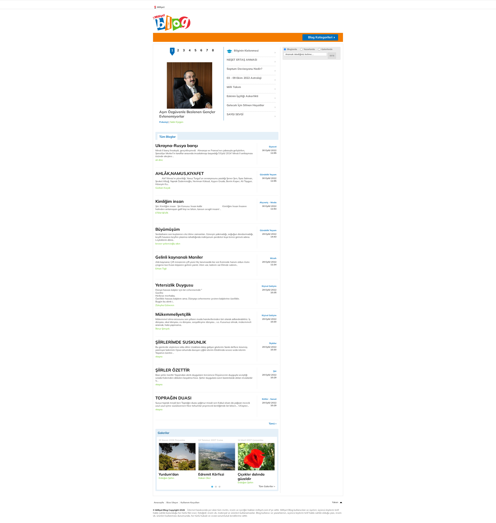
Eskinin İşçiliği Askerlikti (242, 96)
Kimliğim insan (169, 201)
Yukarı (335, 502)
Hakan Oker (204, 478)
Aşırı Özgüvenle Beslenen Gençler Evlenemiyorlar (187, 114)
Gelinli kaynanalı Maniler (179, 257)
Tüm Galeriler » (267, 486)
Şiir (274, 371)
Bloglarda (292, 49)
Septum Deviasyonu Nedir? (244, 69)
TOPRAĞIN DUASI (173, 397)
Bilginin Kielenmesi (246, 50)
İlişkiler (272, 343)
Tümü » (272, 423)
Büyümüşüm (167, 229)
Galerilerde (326, 49)
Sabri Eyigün (176, 121)
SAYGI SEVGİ (235, 114)
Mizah (273, 258)
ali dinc (159, 159)
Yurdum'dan (169, 474)
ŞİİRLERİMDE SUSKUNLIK (180, 342)
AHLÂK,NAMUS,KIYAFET (179, 173)
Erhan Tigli (161, 268)
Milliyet (160, 7)
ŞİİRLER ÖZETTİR (172, 369)
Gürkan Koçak (162, 187)
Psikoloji (163, 122)
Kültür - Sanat (269, 399)
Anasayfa (159, 502)
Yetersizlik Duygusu (174, 284)
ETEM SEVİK (161, 212)
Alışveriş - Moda (268, 202)
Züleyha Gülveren (164, 305)
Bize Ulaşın (172, 502)
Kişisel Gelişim (269, 286)
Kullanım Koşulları (190, 502)
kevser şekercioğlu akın (167, 243)
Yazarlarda (309, 49)
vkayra (158, 356)
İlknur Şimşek (162, 328)
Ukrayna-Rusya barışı (176, 145)
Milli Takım (234, 87)
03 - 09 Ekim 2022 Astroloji (244, 78)
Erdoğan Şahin (166, 478)
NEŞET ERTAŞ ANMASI (242, 59)
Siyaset (272, 146)
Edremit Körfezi (211, 474)
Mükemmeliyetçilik (173, 314)
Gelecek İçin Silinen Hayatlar (245, 105)
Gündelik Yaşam (268, 174)
